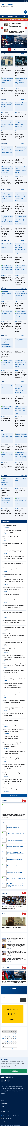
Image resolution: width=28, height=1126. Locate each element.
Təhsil (2, 394)
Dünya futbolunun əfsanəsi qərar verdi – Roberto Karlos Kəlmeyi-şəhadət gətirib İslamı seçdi (14, 635)
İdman (2, 444)
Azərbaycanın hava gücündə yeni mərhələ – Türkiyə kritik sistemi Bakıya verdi (14, 981)
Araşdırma (10, 16)
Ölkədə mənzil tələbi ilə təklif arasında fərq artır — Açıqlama (16, 31)
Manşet (16, 66)
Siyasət (2, 349)
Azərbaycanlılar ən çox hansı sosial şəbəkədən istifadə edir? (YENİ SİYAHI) (16, 959)
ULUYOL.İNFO (7, 5)
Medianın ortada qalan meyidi (15, 846)
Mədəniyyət (3, 253)
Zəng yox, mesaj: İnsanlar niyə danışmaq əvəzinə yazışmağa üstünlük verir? (16, 952)
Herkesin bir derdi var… (13, 827)
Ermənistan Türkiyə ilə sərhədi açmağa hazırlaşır (7, 116)
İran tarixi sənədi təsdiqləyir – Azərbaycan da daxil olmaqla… (13, 43)
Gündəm (2, 157)
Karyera (3, 1109)
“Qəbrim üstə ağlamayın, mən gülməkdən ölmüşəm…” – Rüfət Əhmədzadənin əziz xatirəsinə (13, 815)
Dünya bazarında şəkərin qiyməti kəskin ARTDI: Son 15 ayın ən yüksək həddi (6, 208)
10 (24, 49)
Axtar (3, 997)
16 (15, 1038)
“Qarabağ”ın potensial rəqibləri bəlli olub (6, 466)
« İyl (13, 1048)
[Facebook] (24, 1)
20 (9, 1041)
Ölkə (3, 16)
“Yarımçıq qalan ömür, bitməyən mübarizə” (15, 725)
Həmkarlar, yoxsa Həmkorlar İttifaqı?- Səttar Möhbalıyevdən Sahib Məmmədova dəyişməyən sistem (13, 685)
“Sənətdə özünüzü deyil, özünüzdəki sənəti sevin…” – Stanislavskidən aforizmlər (13, 781)
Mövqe (2, 301)
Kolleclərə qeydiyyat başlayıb (11, 594)
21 (11, 1041)
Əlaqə (2, 1106)
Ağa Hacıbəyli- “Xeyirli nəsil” (15, 872)
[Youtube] (26, 1)
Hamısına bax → (24, 53)
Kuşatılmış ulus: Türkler (15, 23)
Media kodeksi (4, 1103)
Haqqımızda (4, 1097)
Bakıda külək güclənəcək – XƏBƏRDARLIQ (14, 574)
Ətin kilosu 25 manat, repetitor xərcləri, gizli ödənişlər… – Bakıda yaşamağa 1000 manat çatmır (14, 657)
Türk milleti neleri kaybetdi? (11, 720)
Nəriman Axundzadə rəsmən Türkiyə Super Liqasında (21, 447)
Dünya (23, 16)
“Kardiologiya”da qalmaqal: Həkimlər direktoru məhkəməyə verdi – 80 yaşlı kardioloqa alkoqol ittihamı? (13, 581)
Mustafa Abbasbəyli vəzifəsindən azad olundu (7, 92)
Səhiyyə (2, 488)
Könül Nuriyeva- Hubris (13, 866)
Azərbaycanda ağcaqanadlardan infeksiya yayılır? (6, 511)
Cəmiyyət (17, 16)
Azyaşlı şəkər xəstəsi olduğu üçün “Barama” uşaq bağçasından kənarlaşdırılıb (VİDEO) (13, 744)
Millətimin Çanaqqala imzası (14, 859)
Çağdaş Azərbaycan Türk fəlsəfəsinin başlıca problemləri (16, 853)
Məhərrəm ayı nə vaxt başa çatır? (11, 927)
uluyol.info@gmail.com (8, 1121)
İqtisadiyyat (3, 202)
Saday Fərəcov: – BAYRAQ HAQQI (16, 878)
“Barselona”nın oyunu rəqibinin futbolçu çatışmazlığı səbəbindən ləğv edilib (21, 468)
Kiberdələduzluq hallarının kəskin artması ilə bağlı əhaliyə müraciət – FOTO (20, 72)
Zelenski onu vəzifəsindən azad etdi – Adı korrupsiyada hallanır (6, 136)
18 (5, 1041)
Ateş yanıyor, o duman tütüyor (15, 833)
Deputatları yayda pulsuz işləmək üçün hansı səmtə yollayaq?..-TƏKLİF (16, 885)
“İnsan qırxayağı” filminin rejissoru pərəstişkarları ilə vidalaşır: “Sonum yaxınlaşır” (20, 281)
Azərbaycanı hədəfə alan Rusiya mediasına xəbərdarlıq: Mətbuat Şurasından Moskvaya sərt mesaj (12, 694)
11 (5, 1038)
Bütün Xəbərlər (14, 795)
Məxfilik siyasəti (5, 1111)
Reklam (3, 1100)
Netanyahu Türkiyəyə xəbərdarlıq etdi (13, 563)
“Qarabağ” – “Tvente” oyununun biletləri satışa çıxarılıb (7, 447)
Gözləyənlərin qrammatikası (15, 840)
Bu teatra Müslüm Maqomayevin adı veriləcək (6, 257)
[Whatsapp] (8, 1080)
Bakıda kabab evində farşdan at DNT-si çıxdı (7, 70)
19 (7, 1041)
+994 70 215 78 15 (7, 1118)
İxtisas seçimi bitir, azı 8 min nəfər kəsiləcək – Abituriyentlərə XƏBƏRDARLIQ (20, 400)
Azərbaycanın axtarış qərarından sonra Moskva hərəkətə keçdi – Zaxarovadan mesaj (14, 614)
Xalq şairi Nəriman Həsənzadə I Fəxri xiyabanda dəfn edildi (12, 907)
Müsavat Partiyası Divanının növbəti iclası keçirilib (6, 374)
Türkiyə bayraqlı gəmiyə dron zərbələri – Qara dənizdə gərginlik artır (6, 182)
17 (3, 1041)
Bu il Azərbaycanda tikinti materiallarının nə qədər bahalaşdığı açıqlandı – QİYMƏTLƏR (14, 766)
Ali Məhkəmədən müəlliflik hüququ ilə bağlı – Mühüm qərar (7, 279)
